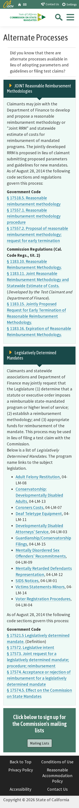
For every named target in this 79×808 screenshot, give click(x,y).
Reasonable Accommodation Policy (57, 775)
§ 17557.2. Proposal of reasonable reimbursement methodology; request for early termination (37, 234)
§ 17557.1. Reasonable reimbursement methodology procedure (34, 216)
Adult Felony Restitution (38, 476)
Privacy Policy (20, 770)
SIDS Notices (27, 580)
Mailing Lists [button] (39, 743)
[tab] (70, 18)
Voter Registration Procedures (43, 598)
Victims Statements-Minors (40, 586)
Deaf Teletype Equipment (39, 513)
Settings (71, 4)
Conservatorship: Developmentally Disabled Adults (39, 495)
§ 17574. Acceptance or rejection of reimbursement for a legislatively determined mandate (39, 678)
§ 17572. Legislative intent (30, 647)
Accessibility (20, 789)
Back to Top (20, 761)
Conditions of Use (57, 761)
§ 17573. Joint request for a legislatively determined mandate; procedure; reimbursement (38, 659)
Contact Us (52, 4)
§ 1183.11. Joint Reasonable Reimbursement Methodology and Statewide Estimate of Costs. (38, 279)
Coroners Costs (29, 507)
